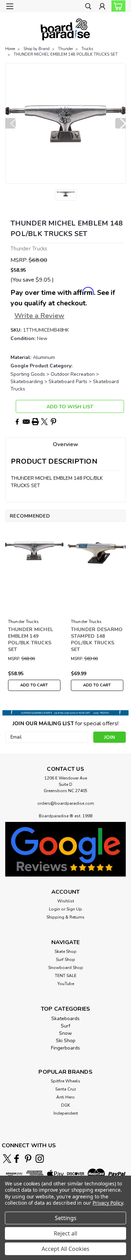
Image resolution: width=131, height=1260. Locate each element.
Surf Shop (65, 959)
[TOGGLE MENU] (9, 6)
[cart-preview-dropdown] (117, 6)
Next (120, 123)
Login (54, 909)
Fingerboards (65, 1048)
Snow (65, 1033)
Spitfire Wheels (65, 1081)
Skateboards (65, 1018)
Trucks (87, 48)
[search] (88, 7)
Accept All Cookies (65, 1249)
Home (10, 48)
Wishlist (65, 901)
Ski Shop (65, 1040)
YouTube (65, 983)
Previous (10, 123)
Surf (65, 1026)
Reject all (65, 1233)
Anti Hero (65, 1097)
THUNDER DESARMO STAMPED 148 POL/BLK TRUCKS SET (97, 639)
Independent (65, 1113)
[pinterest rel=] (28, 1158)
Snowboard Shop (65, 967)
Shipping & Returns (65, 917)
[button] (65, 849)
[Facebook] (17, 421)
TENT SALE (66, 975)
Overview (65, 444)
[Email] (26, 421)
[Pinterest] (53, 421)
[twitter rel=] (7, 1158)
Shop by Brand (36, 48)
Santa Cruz (65, 1089)
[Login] (102, 7)
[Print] (35, 421)
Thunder (65, 48)
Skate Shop (65, 951)
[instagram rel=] (39, 1158)
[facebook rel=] (16, 1158)
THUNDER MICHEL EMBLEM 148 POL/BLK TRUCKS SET (66, 54)
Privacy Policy (108, 1202)
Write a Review (39, 315)
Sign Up (74, 909)
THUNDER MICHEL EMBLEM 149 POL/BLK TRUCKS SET (30, 639)
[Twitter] (44, 421)
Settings (66, 1218)
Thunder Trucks (23, 621)
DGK (65, 1105)
